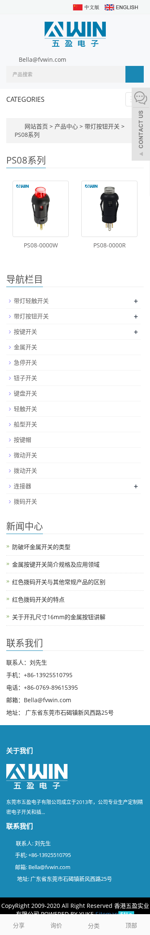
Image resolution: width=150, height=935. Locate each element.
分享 (19, 925)
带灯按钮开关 (102, 126)
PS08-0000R (109, 245)
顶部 (131, 925)
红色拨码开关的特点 (38, 599)
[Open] (141, 125)
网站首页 (36, 126)
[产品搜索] (134, 74)
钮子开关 (25, 378)
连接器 (22, 486)
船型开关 (25, 424)
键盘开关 (25, 393)
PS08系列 (27, 135)
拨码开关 (25, 501)
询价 (56, 925)
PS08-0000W (41, 245)
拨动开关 (25, 470)
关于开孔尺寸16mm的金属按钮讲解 (58, 617)
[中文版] (86, 6)
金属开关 (25, 347)
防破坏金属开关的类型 (41, 547)
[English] (120, 6)
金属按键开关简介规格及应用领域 (56, 564)
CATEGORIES (25, 99)
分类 (94, 926)
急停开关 (25, 362)
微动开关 (25, 455)
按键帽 (22, 440)
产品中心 (67, 126)
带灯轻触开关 (31, 301)
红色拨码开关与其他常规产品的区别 (58, 582)
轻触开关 (25, 409)
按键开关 (25, 331)
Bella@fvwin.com (42, 59)
